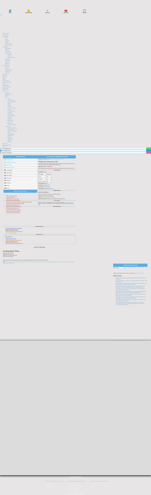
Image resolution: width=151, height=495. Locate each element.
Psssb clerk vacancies (10, 263)
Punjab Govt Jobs (6, 33)
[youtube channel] (130, 333)
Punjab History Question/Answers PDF (13, 211)
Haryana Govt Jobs (73, 488)
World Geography (11, 111)
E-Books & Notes (6, 85)
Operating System (11, 134)
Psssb (18, 261)
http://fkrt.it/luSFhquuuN (139, 273)
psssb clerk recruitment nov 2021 (63, 261)
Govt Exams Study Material (11, 233)
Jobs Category (5, 47)
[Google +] (81, 492)
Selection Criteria (6, 80)
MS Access (10, 140)
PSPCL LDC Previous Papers (11, 195)
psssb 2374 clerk (23, 261)
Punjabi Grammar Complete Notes (12, 199)
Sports (9, 98)
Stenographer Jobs (11, 57)
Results (4, 77)
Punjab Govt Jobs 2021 (49, 188)
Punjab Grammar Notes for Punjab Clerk (14, 228)
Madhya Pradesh (8, 45)
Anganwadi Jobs (8, 48)
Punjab (6, 39)
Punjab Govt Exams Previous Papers (13, 200)
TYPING (92, 487)
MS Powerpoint (10, 135)
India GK (92, 483)
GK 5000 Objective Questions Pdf (12, 208)
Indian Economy (11, 120)
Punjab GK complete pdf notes (12, 230)
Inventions (9, 109)
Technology (10, 117)
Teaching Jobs (7, 60)
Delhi (6, 37)
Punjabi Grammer (8, 94)
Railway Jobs (7, 63)
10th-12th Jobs (5, 34)
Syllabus (4, 79)
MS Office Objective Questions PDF (12, 205)
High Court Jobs (8, 53)
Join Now (148, 148)
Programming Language (12, 131)
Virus (8, 132)
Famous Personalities (12, 124)
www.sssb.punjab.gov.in (69, 202)
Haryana (6, 42)
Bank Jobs (7, 49)
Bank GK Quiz (9, 165)
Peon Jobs (10, 55)
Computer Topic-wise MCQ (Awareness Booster (15, 203)
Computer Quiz (9, 170)
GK (5, 97)
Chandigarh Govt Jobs (74, 487)
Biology (9, 103)
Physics (9, 104)
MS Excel (9, 141)
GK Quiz (4, 83)
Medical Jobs (7, 59)
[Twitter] (75, 492)
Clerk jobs (7, 261)
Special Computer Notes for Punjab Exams (14, 231)
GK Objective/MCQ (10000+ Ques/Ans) (13, 209)
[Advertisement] (75, 23)
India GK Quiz (9, 172)
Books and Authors (11, 100)
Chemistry (9, 106)
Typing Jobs (7, 62)
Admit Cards (5, 74)
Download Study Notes (7, 145)
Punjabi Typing (5, 88)
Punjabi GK (7, 92)
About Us (4, 146)
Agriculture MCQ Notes (10, 197)
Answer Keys (5, 76)
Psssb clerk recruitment (52, 261)
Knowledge (10, 112)
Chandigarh (7, 40)
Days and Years (11, 114)
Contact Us (48, 485)
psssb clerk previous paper (43, 261)
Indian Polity (10, 121)
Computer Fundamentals (12, 127)
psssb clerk (28, 261)
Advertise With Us (6, 89)
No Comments (61, 159)
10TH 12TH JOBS (72, 483)
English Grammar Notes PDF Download (13, 206)
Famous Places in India (12, 101)
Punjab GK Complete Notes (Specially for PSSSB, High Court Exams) (19, 202)
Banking (6, 95)
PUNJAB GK (93, 485)
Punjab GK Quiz (9, 159)
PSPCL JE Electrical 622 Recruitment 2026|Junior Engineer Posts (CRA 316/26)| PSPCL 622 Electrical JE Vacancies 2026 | (131, 295)
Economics (8, 182)
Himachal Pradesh (8, 43)
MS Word (9, 137)
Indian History (10, 123)
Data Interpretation (11, 129)
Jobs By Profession (6, 65)
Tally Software (10, 138)
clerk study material (13, 261)
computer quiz (7, 126)
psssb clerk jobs (34, 261)
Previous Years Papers (7, 82)
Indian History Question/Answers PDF (13, 212)
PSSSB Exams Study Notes (11, 238)
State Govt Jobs (5, 36)
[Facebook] (69, 492)
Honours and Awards (11, 108)
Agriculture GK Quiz (10, 167)
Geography (10, 118)
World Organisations (11, 115)
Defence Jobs (7, 51)
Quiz (3, 91)
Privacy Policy (49, 487)
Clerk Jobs (10, 54)
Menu (1, 14)
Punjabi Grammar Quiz (11, 162)
